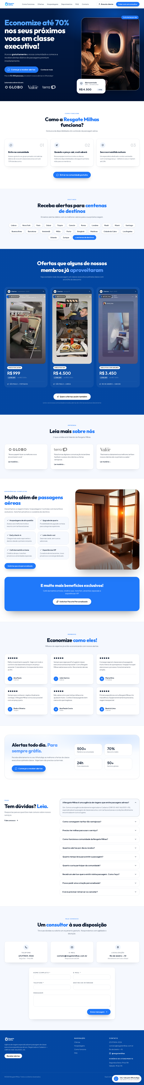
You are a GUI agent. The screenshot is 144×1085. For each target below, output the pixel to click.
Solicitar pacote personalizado (20, 566)
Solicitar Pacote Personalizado (74, 601)
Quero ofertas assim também (73, 396)
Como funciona (28, 4)
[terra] (49, 87)
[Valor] (33, 87)
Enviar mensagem (97, 1012)
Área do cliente (107, 4)
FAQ (77, 4)
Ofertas (41, 4)
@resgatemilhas (118, 1053)
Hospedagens (52, 4)
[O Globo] (13, 87)
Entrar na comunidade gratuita (74, 175)
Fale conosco (10, 820)
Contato (85, 4)
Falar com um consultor (127, 4)
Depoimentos (66, 4)
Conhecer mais (47, 70)
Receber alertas (13, 1056)
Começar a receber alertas (23, 69)
